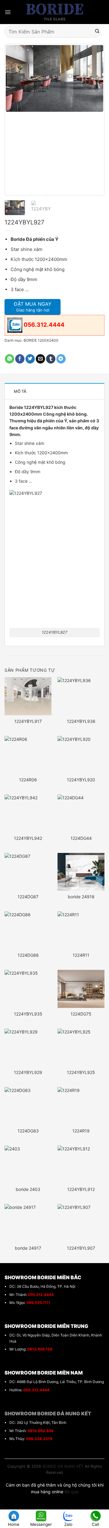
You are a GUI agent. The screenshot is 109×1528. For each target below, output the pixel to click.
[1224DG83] (28, 1106)
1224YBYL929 (28, 1072)
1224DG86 (28, 955)
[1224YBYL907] (81, 1223)
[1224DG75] (81, 989)
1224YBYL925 (81, 1072)
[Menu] (8, 12)
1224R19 (81, 1130)
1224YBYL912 (81, 1189)
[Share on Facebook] (20, 359)
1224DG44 (81, 838)
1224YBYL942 (28, 838)
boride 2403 (28, 1189)
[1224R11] (81, 930)
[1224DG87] (28, 872)
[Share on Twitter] (30, 359)
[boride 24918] (81, 872)
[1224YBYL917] (28, 696)
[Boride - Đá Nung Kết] (54, 12)
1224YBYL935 (28, 1013)
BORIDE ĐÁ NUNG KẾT (63, 1466)
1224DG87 (28, 896)
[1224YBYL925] (81, 1047)
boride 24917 (28, 1248)
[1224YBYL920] (81, 755)
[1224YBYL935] (28, 989)
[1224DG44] (81, 813)
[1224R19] (81, 1106)
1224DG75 (81, 1013)
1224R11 (81, 955)
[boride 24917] (28, 1223)
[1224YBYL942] (28, 813)
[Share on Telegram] (61, 359)
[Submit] (97, 32)
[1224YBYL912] (81, 1164)
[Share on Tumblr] (50, 359)
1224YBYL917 (28, 721)
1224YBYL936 (81, 721)
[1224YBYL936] (81, 696)
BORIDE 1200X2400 (41, 340)
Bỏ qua (71, 1491)
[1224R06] (28, 755)
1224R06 (28, 779)
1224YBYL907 (81, 1248)
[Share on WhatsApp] (9, 359)
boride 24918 (81, 896)
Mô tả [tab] (20, 391)
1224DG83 (28, 1130)
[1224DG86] (28, 930)
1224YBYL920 (81, 779)
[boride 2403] (28, 1164)
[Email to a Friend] (40, 359)
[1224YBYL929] (28, 1047)
